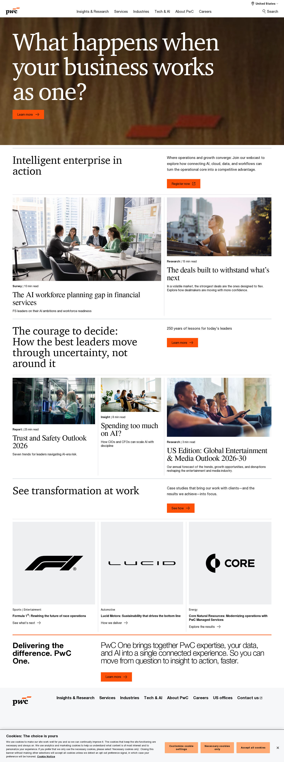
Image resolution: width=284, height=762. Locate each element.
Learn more (179, 342)
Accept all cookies (253, 747)
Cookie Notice (46, 756)
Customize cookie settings (181, 748)
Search (272, 11)
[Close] (278, 748)
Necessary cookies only (217, 748)
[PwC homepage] (13, 9)
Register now (181, 183)
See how (178, 508)
